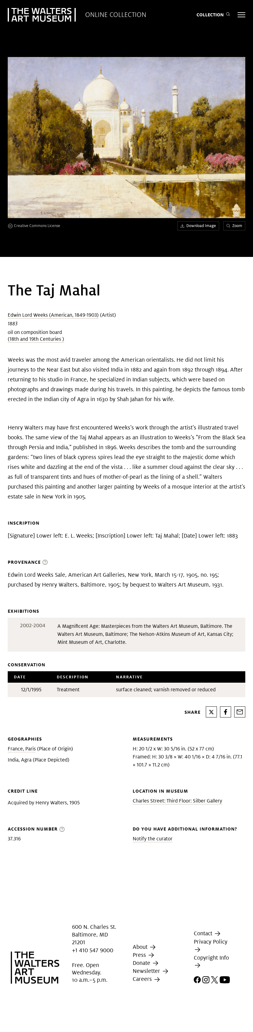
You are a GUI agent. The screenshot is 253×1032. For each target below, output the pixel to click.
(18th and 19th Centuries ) (36, 339)
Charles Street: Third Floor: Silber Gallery (177, 801)
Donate (142, 962)
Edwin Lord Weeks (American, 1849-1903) (53, 315)
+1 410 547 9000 (92, 950)
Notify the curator (152, 838)
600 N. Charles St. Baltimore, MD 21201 (94, 934)
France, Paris (22, 749)
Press (140, 954)
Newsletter (147, 970)
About (141, 946)
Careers (143, 979)
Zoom (237, 225)
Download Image (201, 225)
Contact (204, 933)
